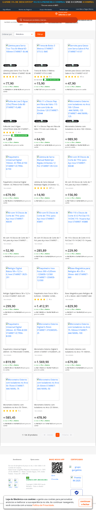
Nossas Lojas (64, 9)
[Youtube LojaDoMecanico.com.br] (16, 481)
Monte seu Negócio (25, 9)
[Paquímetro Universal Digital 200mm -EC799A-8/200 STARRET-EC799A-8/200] (17, 333)
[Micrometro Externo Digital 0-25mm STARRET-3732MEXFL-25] (48, 333)
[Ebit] (76, 469)
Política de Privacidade (43, 505)
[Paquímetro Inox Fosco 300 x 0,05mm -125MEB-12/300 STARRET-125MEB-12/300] (48, 278)
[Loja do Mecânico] (37, 13)
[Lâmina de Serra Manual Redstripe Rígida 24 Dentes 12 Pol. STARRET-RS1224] (48, 166)
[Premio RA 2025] (77, 482)
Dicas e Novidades (46, 9)
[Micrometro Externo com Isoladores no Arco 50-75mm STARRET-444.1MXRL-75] (17, 389)
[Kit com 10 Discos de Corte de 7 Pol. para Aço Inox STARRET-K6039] (17, 222)
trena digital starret (84, 20)
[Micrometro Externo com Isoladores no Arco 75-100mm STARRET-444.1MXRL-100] (79, 333)
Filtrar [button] (40, 34)
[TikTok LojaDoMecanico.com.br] (16, 486)
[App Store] (59, 475)
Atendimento (17, 459)
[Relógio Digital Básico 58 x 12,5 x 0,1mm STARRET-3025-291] (17, 278)
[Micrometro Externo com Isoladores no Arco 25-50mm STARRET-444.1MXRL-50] (48, 389)
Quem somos (34, 459)
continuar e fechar (85, 503)
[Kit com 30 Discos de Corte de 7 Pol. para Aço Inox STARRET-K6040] (79, 166)
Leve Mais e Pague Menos (84, 9)
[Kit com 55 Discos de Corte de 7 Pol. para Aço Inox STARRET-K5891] (48, 222)
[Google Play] (59, 479)
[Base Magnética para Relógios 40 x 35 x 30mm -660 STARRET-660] (79, 278)
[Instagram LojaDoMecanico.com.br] (10, 486)
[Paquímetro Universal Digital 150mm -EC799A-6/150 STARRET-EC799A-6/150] (17, 166)
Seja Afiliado (7, 9)
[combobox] (47, 20)
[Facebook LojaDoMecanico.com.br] (10, 481)
